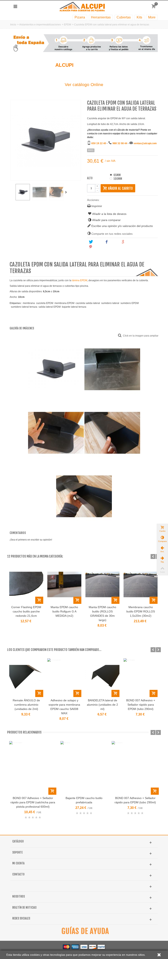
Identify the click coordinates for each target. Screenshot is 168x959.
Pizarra (80, 17)
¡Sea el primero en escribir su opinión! (31, 539)
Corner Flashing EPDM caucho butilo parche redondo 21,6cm (26, 611)
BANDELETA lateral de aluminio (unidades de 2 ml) (102, 705)
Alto (90, 178)
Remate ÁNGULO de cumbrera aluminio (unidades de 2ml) (26, 705)
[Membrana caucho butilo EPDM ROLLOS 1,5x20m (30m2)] (141, 584)
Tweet (97, 242)
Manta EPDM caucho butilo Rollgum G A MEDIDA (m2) (64, 611)
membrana (29, 303)
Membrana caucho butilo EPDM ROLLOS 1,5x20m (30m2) (140, 611)
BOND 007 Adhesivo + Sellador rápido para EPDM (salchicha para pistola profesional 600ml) (32, 802)
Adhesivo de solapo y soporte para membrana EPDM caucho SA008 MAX (64, 707)
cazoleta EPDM (44, 303)
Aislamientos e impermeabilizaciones (40, 24)
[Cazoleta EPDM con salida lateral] (23, 192)
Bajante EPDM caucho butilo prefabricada (84, 800)
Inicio (13, 24)
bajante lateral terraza (74, 306)
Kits (139, 17)
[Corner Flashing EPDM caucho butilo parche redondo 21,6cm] (26, 584)
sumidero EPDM (129, 303)
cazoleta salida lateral (88, 303)
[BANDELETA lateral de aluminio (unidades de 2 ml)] (102, 677)
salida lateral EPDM (50, 306)
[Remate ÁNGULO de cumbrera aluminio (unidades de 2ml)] (26, 677)
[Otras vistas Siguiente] (67, 192)
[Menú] (15, 6)
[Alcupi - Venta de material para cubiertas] (84, 6)
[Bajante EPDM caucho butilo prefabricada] (84, 768)
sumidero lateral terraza (24, 306)
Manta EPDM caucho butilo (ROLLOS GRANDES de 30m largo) (102, 613)
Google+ (131, 242)
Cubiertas (124, 17)
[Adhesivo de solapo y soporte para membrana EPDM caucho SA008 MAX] (64, 677)
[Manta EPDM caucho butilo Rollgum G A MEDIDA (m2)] (64, 584)
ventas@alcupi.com (145, 143)
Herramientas (101, 17)
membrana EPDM (64, 303)
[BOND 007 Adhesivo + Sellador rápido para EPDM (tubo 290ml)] (141, 677)
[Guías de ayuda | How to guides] (84, 931)
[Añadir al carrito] (39, 600)
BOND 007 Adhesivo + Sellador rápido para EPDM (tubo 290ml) (140, 705)
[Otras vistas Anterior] (12, 192)
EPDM (67, 24)
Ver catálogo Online (84, 84)
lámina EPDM (79, 280)
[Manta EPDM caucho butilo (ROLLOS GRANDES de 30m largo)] (102, 584)
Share (113, 242)
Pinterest (99, 247)
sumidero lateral (110, 303)
